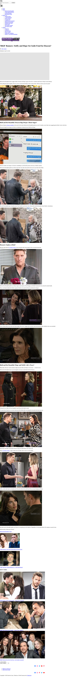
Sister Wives (7, 24)
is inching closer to (12, 247)
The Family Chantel (9, 25)
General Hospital (8, 13)
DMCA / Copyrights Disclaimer (11, 34)
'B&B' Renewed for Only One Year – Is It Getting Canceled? (12, 659)
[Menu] (1, 6)
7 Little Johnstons (8, 17)
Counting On (7, 19)
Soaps (10, 531)
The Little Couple (8, 26)
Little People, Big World (9, 20)
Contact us (7, 29)
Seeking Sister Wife (9, 23)
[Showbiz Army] (11, 42)
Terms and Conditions (9, 33)
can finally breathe (6, 450)
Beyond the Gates (8, 14)
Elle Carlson (4, 48)
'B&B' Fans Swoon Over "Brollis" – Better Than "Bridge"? (11, 630)
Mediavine (29, 675)
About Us (7, 28)
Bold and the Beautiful (9, 10)
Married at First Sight (9, 22)
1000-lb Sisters (8, 16)
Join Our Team (8, 30)
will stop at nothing (10, 125)
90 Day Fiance (8, 18)
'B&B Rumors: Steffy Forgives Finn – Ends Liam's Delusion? (12, 600)
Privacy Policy (8, 32)
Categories (3, 662)
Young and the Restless (9, 12)
